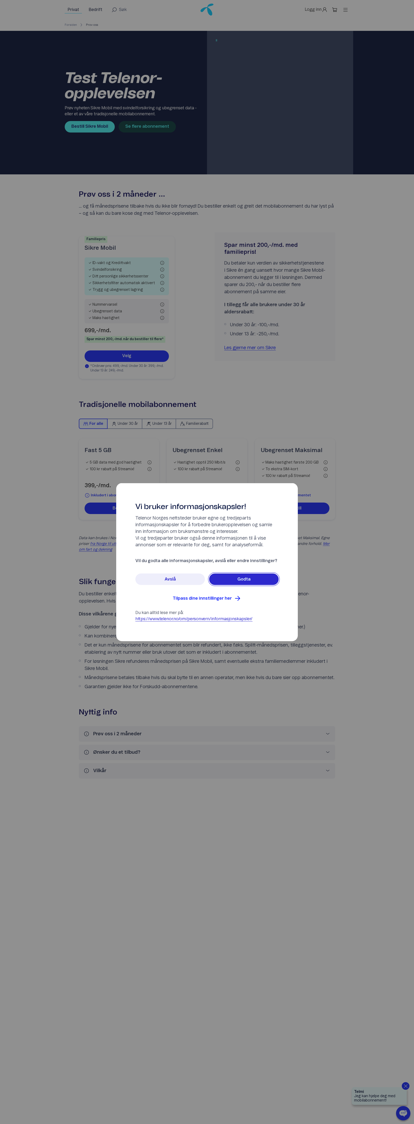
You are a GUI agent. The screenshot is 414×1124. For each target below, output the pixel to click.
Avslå (170, 579)
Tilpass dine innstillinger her (202, 598)
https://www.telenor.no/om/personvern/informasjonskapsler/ (194, 619)
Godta (244, 579)
